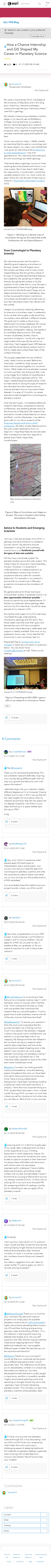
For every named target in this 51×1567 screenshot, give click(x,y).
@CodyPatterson (15, 997)
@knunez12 (16, 768)
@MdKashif (9, 1356)
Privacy (9, 1561)
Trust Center (20, 1561)
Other (6, 1520)
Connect (7, 1514)
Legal (30, 1561)
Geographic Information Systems (29, 180)
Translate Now (37, 36)
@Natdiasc (9, 1067)
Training (7, 1525)
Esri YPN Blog (11, 22)
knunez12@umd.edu (13, 650)
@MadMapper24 (12, 1022)
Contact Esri (40, 1561)
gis (7, 705)
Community (25, 4)
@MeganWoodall (15, 1313)
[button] (41, 90)
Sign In (48, 4)
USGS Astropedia (36, 1322)
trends (6, 1531)
